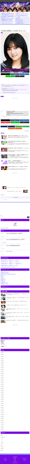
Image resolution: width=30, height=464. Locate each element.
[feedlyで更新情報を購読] (22, 126)
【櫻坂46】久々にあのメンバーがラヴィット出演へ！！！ (8, 23)
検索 (1, 215)
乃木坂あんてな (3, 280)
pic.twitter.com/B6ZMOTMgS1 (13, 90)
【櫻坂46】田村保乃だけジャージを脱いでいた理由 (7, 20)
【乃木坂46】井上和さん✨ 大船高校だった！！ (8, 263)
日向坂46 (24, 459)
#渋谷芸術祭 (14, 85)
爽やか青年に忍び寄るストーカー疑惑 (20, 12)
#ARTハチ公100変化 (21, 85)
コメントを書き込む (15, 197)
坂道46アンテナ (3, 275)
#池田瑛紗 (3, 85)
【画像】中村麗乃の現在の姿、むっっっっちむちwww (7, 14)
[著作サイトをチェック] (8, 126)
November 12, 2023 (12, 92)
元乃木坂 (5, 460)
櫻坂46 (15, 459)
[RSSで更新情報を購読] (15, 128)
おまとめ (2, 276)
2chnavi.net (2, 277)
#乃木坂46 (7, 90)
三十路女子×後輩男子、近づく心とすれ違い (5, 12)
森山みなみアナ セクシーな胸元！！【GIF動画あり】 (22, 13)
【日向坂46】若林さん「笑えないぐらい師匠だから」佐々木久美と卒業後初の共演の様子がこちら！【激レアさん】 (7, 19)
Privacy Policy (24, 460)
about (15, 460)
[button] (19, 76)
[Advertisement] (15, 27)
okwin (16, 265)
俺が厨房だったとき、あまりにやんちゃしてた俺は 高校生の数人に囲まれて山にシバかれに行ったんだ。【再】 (7, 18)
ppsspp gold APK (18, 263)
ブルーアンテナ (3, 278)
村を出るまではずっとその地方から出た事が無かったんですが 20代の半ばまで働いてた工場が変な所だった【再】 (7, 13)
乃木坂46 (2, 96)
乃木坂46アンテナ (3, 279)
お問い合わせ (15, 461)
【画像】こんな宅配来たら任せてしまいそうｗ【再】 (7, 15)
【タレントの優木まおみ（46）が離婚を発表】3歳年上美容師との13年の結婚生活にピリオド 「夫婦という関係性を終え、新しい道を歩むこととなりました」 (7, 17)
